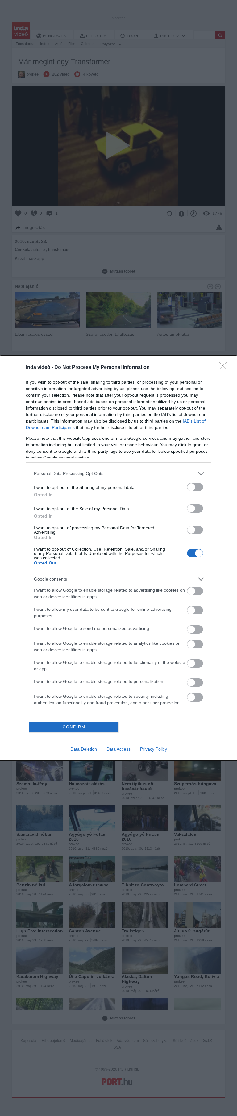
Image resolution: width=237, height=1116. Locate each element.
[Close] (225, 367)
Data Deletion (83, 749)
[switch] (195, 487)
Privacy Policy (153, 749)
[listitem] (118, 473)
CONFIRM (74, 727)
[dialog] (118, 558)
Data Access (118, 749)
